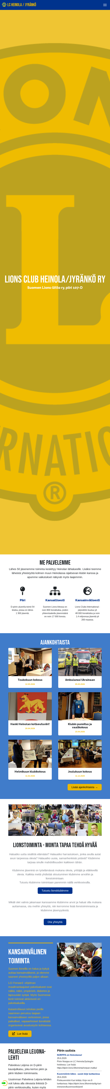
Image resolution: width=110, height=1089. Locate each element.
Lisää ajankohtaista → (85, 787)
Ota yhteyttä (55, 922)
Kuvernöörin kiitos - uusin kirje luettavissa (78, 1074)
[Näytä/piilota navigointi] (105, 5)
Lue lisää (22, 1033)
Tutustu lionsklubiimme (55, 890)
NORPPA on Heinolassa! (69, 1055)
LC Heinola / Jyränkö (21, 5)
